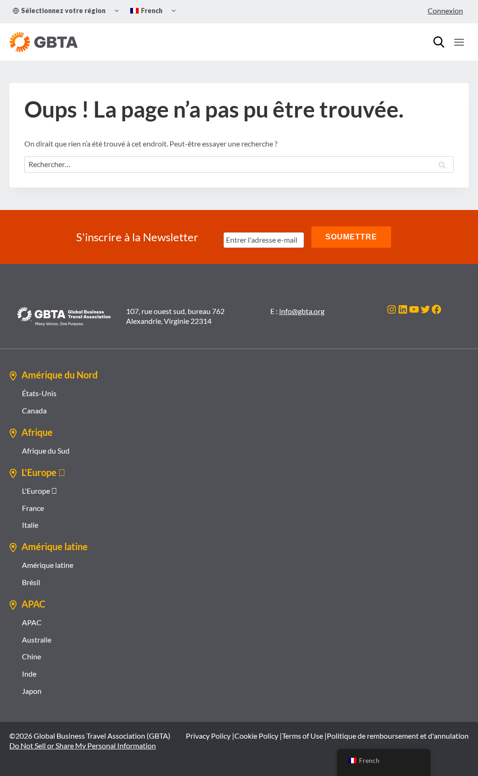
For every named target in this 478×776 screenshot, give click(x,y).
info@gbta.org (301, 311)
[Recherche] (438, 42)
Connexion (445, 10)
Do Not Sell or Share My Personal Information (82, 745)
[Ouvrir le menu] (459, 42)
